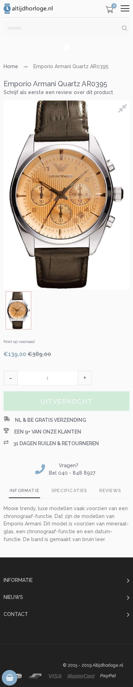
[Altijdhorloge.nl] (28, 9)
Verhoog (85, 378)
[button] (11, 378)
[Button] (125, 8)
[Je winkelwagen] (109, 10)
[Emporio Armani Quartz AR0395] (18, 310)
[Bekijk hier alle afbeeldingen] (123, 109)
